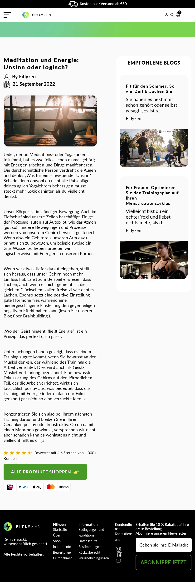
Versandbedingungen (93, 558)
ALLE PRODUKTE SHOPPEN (41, 471)
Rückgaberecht (89, 552)
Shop (57, 541)
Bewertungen (63, 552)
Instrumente (62, 547)
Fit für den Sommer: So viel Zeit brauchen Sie (150, 88)
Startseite (60, 529)
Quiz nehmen (63, 558)
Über (56, 535)
